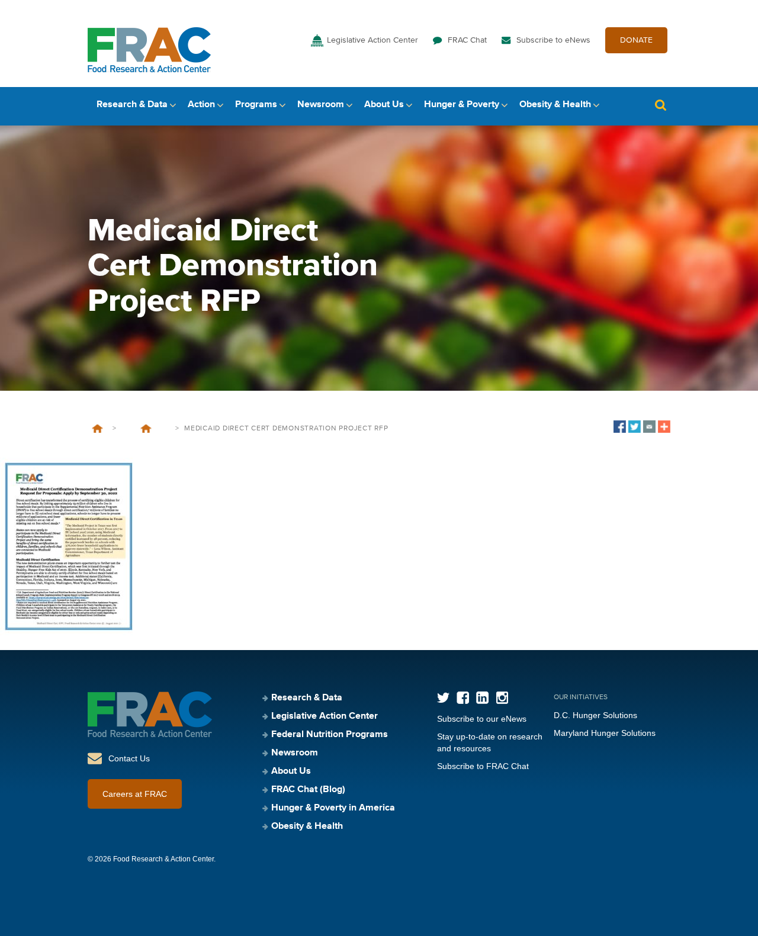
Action (201, 105)
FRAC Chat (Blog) (308, 790)
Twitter (443, 697)
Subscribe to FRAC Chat (483, 766)
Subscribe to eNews (553, 40)
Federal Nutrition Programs (329, 734)
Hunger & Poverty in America (333, 808)
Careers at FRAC (134, 794)
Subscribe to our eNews (481, 718)
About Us (384, 105)
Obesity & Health (555, 105)
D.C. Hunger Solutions (595, 715)
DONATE (636, 40)
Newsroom (320, 105)
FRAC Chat (467, 40)
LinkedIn (482, 697)
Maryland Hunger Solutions (605, 733)
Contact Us (129, 758)
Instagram (502, 697)
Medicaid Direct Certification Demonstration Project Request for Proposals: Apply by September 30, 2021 (145, 428)
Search (660, 105)
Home (97, 428)
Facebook (463, 697)
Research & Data (132, 105)
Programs (256, 105)
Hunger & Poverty (461, 105)
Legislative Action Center (372, 40)
